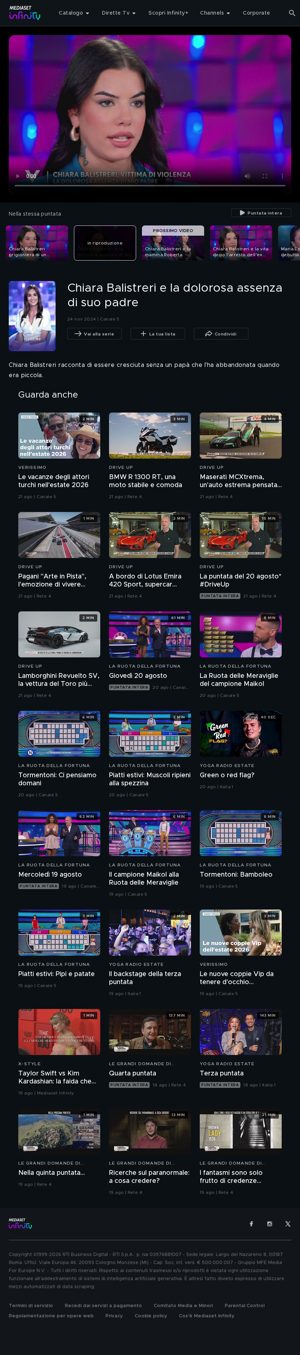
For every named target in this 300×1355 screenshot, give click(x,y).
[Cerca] (292, 13)
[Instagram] (269, 1224)
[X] (288, 1224)
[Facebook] (251, 1224)
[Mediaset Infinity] (25, 12)
